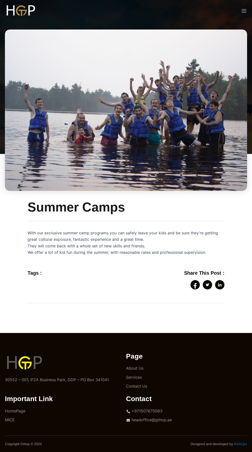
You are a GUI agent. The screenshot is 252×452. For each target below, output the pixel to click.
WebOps (240, 444)
